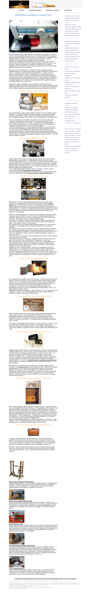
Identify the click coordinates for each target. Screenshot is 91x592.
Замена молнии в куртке (72, 133)
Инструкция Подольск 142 (72, 56)
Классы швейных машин (72, 50)
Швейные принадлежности (34, 578)
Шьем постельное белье (72, 139)
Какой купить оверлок (71, 112)
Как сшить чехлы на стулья (72, 129)
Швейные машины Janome (72, 52)
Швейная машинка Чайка (72, 18)
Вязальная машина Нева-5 (72, 82)
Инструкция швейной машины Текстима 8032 (22, 545)
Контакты (73, 578)
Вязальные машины (52, 10)
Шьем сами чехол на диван (73, 131)
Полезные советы (47, 578)
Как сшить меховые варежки (73, 146)
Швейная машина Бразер (72, 41)
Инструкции (23, 578)
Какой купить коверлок (71, 107)
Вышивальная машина (71, 48)
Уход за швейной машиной (16, 568)
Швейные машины (35, 10)
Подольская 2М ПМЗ (71, 54)
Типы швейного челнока (71, 31)
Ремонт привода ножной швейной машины (21, 481)
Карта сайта (67, 578)
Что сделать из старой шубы (73, 122)
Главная (17, 578)
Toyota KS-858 (69, 84)
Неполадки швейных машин (73, 29)
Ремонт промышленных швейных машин (20, 501)
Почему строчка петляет (72, 33)
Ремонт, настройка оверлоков (73, 26)
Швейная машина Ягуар (72, 35)
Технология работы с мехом (73, 135)
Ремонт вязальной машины (72, 71)
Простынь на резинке (71, 148)
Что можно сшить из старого (73, 114)
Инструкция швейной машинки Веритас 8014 (40, 173)
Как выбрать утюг (70, 116)
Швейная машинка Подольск (73, 16)
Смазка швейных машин (16, 523)
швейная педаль (23, 367)
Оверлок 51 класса (70, 24)
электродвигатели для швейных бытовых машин (42, 360)
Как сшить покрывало (71, 137)
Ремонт (21, 10)
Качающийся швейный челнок (32, 170)
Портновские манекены (71, 109)
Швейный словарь (58, 578)
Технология (68, 10)
